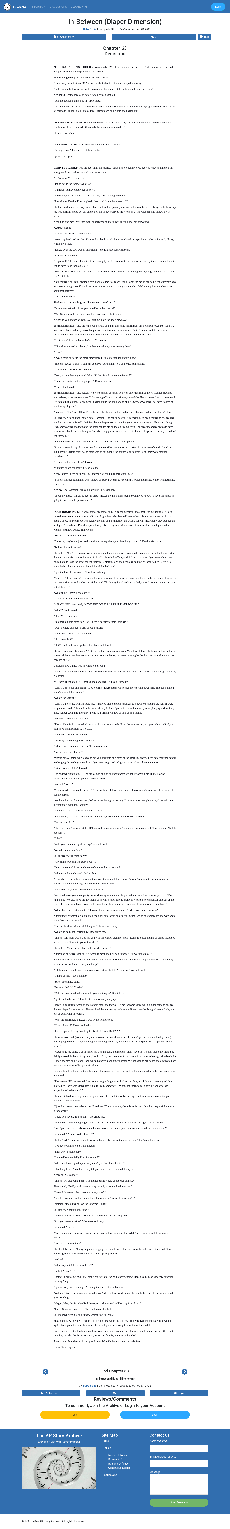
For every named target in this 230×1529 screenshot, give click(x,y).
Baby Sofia (89, 29)
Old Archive (79, 6)
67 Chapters (64, 37)
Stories (38, 6)
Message (155, 1472)
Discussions (58, 6)
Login (218, 6)
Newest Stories (117, 1455)
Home (105, 1441)
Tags (206, 37)
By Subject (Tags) (118, 1463)
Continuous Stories (119, 1467)
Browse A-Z (115, 1459)
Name (158, 1441)
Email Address (163, 1456)
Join (75, 1414)
